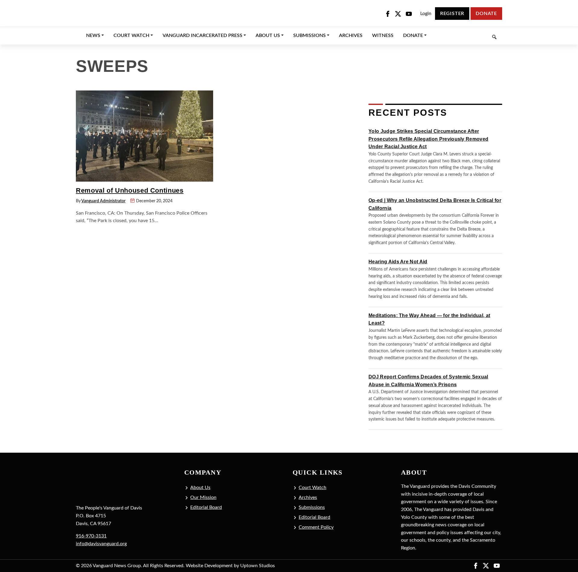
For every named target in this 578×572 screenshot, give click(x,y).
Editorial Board (206, 507)
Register (452, 13)
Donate (486, 13)
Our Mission (203, 497)
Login (425, 13)
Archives (308, 497)
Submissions (312, 507)
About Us (200, 487)
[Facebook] (388, 14)
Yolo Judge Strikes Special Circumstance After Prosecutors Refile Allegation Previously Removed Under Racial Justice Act (428, 139)
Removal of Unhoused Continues (130, 190)
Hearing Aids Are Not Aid (397, 261)
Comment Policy (316, 527)
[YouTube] (408, 14)
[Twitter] (398, 14)
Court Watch (312, 487)
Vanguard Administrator (103, 201)
